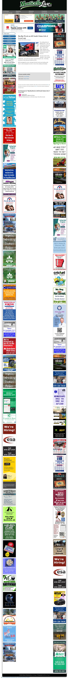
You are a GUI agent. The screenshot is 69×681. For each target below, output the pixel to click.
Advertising (44, 13)
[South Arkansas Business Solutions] (59, 269)
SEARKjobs (6, 11)
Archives (31, 13)
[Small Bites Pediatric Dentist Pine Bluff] (9, 126)
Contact (56, 11)
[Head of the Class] (9, 539)
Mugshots (18, 11)
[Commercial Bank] (9, 422)
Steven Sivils (26, 78)
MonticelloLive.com (7, 13)
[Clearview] (9, 300)
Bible (9, 36)
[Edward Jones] (19, 22)
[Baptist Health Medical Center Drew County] (50, 32)
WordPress (45, 675)
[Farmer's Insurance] (9, 212)
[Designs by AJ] (9, 590)
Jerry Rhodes (26, 76)
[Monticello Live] (19, 32)
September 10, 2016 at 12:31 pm (28, 95)
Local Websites (9, 43)
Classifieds (44, 11)
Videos (17, 13)
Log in (49, 675)
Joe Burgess (34, 675)
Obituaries (31, 11)
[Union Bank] (59, 65)
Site (47, 84)
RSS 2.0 (36, 86)
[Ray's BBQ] (59, 100)
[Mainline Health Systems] (50, 22)
